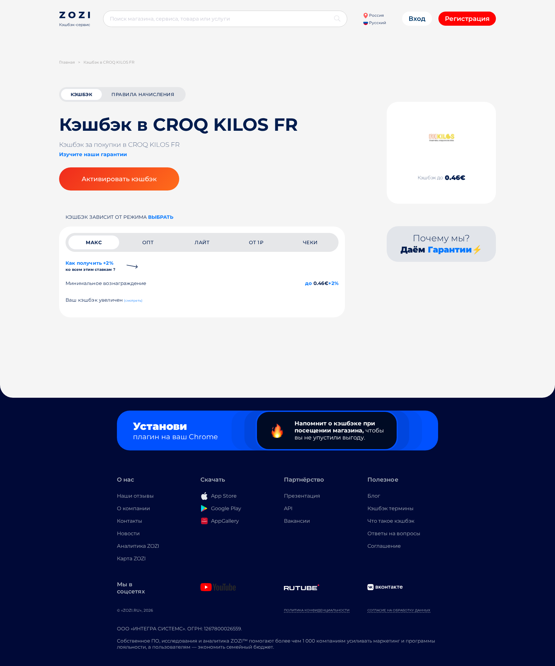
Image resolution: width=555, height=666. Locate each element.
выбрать (160, 217)
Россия (376, 15)
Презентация (302, 496)
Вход (417, 18)
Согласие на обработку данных (398, 610)
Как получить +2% (90, 266)
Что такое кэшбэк (390, 521)
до (308, 283)
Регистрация (467, 18)
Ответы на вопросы (393, 533)
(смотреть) (133, 300)
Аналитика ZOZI (138, 546)
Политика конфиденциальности (316, 610)
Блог (373, 496)
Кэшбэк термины (390, 508)
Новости (128, 533)
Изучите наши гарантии (93, 154)
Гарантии (450, 249)
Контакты (129, 521)
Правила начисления (142, 94)
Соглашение (384, 546)
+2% (333, 283)
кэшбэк (81, 94)
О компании (133, 508)
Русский (377, 22)
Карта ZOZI (131, 558)
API (288, 508)
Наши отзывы (135, 496)
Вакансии (297, 521)
